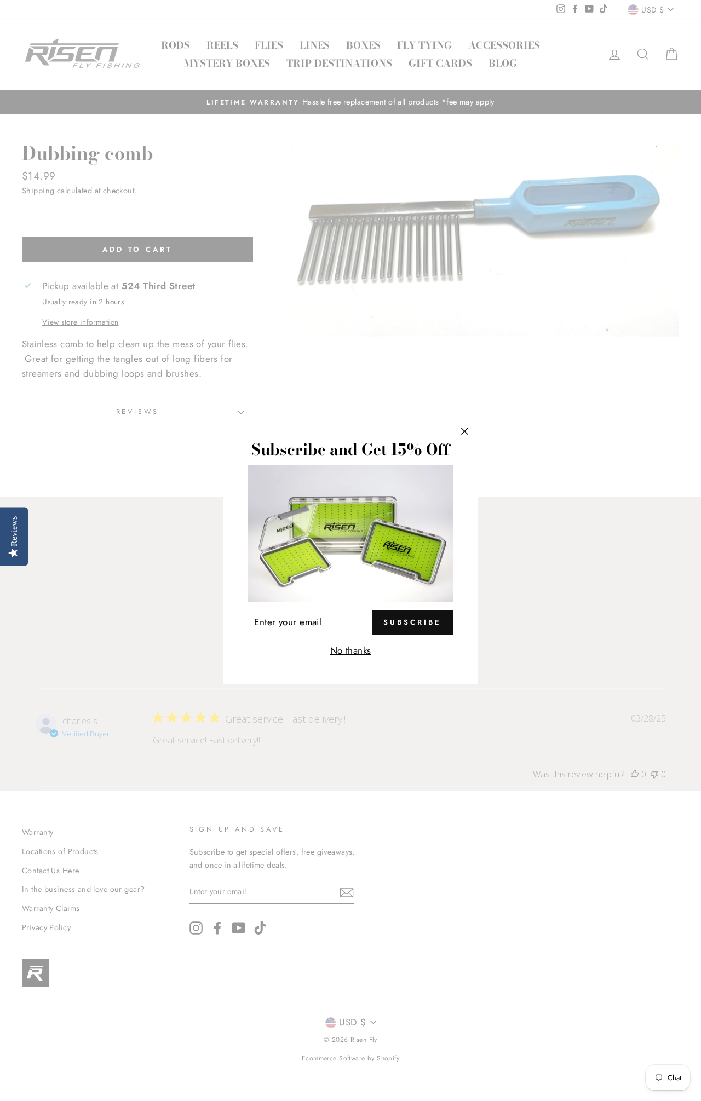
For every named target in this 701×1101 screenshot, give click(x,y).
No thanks (350, 650)
